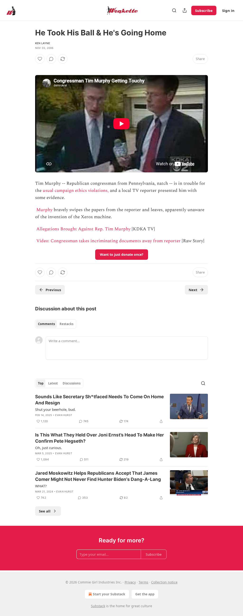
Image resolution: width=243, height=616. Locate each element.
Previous (53, 289)
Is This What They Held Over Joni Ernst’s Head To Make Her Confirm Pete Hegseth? (99, 438)
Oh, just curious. (48, 447)
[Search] (174, 10)
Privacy (130, 582)
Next (193, 289)
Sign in (228, 10)
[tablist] (55, 324)
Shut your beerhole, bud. (55, 409)
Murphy (44, 209)
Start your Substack (109, 594)
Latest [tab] (53, 383)
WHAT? (41, 485)
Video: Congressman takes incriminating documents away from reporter (108, 240)
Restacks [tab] (66, 324)
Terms (143, 582)
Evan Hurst (63, 415)
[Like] (40, 59)
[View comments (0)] (51, 59)
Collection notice (164, 582)
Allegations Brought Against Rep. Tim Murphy (83, 229)
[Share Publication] (184, 10)
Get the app (144, 594)
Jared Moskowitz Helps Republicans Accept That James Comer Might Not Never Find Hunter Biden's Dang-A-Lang (98, 476)
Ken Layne (42, 43)
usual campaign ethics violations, (76, 190)
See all (45, 511)
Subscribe (204, 10)
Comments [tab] (46, 324)
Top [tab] (40, 383)
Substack (98, 606)
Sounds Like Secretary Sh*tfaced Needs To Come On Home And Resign (99, 400)
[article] (121, 409)
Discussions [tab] (71, 383)
